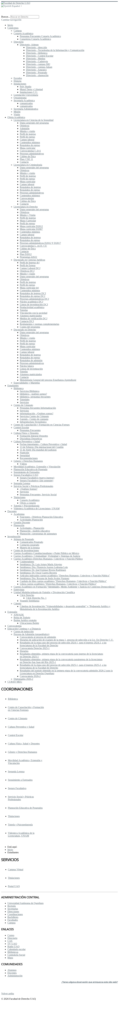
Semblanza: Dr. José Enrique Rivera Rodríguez (43, 570)
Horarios (24, 651)
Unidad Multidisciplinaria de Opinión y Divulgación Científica (44, 592)
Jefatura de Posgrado (24, 539)
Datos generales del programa (34, 123)
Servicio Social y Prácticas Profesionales (21, 798)
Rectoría (11, 906)
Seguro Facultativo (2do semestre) (36, 480)
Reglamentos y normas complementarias (39, 324)
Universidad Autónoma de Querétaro (25, 903)
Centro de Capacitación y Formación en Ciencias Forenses (26, 708)
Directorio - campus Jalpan (39, 67)
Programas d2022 (28, 257)
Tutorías (24, 310)
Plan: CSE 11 (26, 159)
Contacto (24, 162)
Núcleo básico (27, 366)
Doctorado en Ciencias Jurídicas (29, 259)
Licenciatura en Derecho (26, 206)
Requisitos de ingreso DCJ (33, 293)
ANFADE (19, 614)
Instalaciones (20, 83)
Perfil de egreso (27, 137)
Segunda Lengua (22, 483)
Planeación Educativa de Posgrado (30, 469)
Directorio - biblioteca (36, 53)
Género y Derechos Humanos (28, 461)
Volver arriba (7, 993)
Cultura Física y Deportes (26, 433)
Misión (17, 111)
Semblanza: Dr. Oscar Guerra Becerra (38, 572)
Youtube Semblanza (29, 600)
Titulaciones (19, 497)
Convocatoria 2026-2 (30, 676)
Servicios (24, 402)
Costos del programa (30, 327)
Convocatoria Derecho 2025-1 (35, 648)
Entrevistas (19, 589)
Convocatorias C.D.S (30, 151)
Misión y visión (27, 131)
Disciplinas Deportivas (31, 438)
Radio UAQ (13, 946)
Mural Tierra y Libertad (31, 89)
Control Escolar (21, 427)
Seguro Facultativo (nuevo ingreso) (37, 477)
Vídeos (23, 463)
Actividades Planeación (31, 519)
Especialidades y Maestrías (27, 382)
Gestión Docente (22, 522)
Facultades (12, 920)
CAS (9, 941)
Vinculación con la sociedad (33, 313)
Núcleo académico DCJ (31, 301)
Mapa (10, 957)
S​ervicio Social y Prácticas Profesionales (33, 486)
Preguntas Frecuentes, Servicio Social (38, 494)
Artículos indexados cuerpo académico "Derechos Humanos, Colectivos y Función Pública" (65, 575)
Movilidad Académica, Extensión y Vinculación (37, 466)
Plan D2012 (26, 254)
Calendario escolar (16, 949)
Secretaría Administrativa (26, 109)
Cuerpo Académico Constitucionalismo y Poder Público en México (46, 553)
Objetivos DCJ (27, 271)
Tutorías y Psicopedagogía (26, 505)
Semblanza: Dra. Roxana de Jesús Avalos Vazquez (44, 578)
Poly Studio (25, 86)
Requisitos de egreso (30, 145)
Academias (19, 514)
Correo (10, 935)
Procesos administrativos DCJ (34, 299)
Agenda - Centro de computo (34, 419)
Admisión (24, 128)
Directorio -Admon (29, 44)
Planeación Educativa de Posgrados (25, 808)
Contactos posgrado (29, 545)
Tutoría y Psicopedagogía (20, 824)
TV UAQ (12, 943)
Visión (17, 114)
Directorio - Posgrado (36, 72)
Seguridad (25, 455)
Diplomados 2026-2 (23, 679)
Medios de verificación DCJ (33, 318)
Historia (17, 81)
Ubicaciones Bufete (29, 623)
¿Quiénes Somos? (28, 489)
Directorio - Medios (35, 58)
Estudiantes (13, 385)
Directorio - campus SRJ (38, 64)
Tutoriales (24, 399)
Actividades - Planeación (32, 528)
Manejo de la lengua (30, 547)
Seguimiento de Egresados (27, 472)
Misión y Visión (27, 215)
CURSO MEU (14, 681)
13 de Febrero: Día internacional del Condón (42, 447)
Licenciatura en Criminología (28, 164)
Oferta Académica (16, 117)
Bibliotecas (12, 952)
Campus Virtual (15, 869)
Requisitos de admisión (31, 360)
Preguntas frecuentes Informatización (38, 408)
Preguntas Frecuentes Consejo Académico (40, 36)
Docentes (12, 511)
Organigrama (20, 97)
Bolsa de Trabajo (22, 617)
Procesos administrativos (32, 153)
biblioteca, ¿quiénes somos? (33, 394)
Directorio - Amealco (36, 69)
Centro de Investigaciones (26, 550)
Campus (18, 30)
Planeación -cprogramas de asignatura (38, 533)
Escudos (18, 78)
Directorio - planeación (37, 75)
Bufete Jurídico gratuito (25, 620)
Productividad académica (32, 307)
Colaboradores (27, 561)
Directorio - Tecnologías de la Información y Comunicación (55, 50)
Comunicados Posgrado (31, 542)
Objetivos (24, 125)
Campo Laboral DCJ (30, 268)
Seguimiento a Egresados (20, 780)
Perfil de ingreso (28, 134)
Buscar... (5, 16)
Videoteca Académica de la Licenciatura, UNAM (21, 834)
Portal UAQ (14, 886)
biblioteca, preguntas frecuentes (35, 396)
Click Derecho (27, 595)
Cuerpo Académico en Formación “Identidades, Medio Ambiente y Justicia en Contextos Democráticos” (64, 586)
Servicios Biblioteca (29, 391)
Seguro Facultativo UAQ (26, 475)
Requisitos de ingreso (30, 187)
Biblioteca (19, 388)
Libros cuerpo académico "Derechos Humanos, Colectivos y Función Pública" (58, 584)
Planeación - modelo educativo (35, 531)
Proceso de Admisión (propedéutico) (31, 634)
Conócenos (12, 28)
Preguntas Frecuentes (30, 430)
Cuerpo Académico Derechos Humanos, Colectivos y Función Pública (48, 559)
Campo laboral (27, 139)
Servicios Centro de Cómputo (34, 416)
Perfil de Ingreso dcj (30, 262)
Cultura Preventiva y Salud (27, 441)
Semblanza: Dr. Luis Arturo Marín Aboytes (41, 564)
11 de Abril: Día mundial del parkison (38, 450)
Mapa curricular (27, 148)
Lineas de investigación (31, 368)
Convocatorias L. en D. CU (33, 246)
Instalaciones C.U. (29, 92)
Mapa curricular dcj (29, 287)
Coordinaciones (15, 914)
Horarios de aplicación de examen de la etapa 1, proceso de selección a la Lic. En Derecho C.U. (67, 640)
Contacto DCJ (27, 321)
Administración (14, 975)
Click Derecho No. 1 (36, 598)
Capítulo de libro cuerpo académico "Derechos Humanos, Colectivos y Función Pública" (63, 581)
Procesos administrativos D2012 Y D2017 (40, 243)
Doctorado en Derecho (25, 329)
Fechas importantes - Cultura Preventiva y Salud (43, 444)
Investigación (13, 536)
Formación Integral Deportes (34, 436)
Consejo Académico (23, 33)
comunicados (26, 103)
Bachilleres (12, 917)
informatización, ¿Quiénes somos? (36, 413)
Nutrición (24, 452)
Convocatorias (27, 198)
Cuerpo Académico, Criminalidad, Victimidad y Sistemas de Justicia (47, 556)
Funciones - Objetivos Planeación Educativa (41, 517)
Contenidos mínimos (30, 142)
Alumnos (11, 970)
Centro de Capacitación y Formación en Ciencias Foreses (42, 424)
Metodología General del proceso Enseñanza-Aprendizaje (48, 380)
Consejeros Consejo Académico (35, 39)
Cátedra (17, 603)
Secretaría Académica (24, 100)
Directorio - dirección (36, 47)
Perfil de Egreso (27, 265)
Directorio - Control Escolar (39, 55)
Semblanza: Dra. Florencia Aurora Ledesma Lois (44, 567)
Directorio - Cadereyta (37, 61)
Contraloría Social (16, 955)
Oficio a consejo (28, 503)
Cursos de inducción (24, 631)
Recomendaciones (29, 458)
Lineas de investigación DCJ (34, 304)
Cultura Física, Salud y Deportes (24, 743)
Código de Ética (28, 156)
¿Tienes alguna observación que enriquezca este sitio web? (89, 982)
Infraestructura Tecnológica (33, 422)
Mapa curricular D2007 (31, 229)
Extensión (12, 612)
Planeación (19, 525)
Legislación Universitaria (26, 95)
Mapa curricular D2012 (31, 226)
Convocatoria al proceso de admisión (38, 637)
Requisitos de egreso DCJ (32, 296)
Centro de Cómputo (23, 405)
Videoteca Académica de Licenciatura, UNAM (37, 508)
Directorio (19, 42)
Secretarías (12, 908)
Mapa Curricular (28, 220)
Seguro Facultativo (17, 788)
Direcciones (13, 911)
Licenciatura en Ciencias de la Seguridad (33, 120)
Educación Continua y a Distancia (24, 628)
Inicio (10, 25)
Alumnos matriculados (31, 315)
